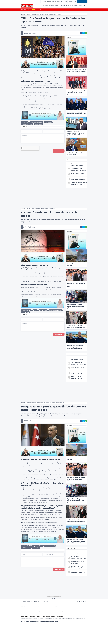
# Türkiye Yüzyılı (36, 547)
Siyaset (63, 5)
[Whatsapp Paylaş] (86, 33)
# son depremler (25, 312)
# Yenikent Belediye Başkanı (36, 122)
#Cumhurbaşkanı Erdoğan (27, 545)
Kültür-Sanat (45, 5)
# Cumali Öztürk (48, 122)
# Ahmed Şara (39, 545)
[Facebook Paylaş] (81, 33)
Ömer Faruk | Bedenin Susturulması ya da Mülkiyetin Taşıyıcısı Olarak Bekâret (53, 10)
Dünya (75, 5)
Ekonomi (51, 5)
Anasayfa (23, 14)
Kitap (67, 5)
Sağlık (80, 5)
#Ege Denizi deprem (26, 310)
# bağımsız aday (38, 124)
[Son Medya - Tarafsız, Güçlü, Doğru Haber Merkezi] (27, 5)
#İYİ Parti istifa (25, 122)
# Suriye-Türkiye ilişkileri (50, 545)
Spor (71, 5)
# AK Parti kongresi (26, 547)
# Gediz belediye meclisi (27, 124)
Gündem (57, 5)
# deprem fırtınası (43, 310)
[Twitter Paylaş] (83, 33)
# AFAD (34, 310)
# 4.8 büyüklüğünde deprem (55, 310)
